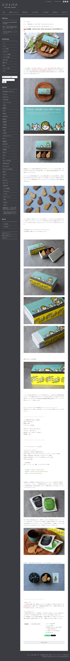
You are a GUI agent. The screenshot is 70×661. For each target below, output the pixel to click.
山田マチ (5, 152)
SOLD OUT (44, 642)
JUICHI (4, 105)
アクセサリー (5, 51)
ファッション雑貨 (6, 54)
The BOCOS (5, 99)
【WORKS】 (5, 185)
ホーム (25, 21)
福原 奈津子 (5, 144)
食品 (28, 21)
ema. (4, 157)
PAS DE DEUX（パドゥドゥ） (47, 168)
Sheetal (4, 174)
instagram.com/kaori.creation (37, 469)
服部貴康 (5, 141)
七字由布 (5, 133)
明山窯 (4, 171)
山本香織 (45, 220)
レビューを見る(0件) (50, 623)
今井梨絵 (5, 124)
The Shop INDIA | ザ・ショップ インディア (10, 32)
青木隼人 (5, 113)
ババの (45, 12)
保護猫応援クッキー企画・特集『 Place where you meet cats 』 (41, 24)
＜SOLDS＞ (5, 202)
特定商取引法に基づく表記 (46, 654)
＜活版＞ (5, 199)
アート (4, 43)
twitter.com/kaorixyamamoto (35, 473)
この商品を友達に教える (51, 628)
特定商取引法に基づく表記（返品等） (54, 627)
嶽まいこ (5, 138)
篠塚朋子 (5, 108)
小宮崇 (4, 130)
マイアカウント (57, 1)
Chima (4, 110)
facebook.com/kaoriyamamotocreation (39, 471)
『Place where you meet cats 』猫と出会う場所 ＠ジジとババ (40, 26)
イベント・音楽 (6, 68)
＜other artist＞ (6, 191)
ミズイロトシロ (6, 146)
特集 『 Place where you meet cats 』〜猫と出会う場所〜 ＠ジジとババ (10, 28)
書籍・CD (5, 62)
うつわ (4, 46)
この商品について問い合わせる (53, 630)
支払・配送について (36, 654)
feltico (4, 155)
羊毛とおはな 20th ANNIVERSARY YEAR (10, 23)
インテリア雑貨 (6, 57)
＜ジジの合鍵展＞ (6, 188)
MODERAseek (6, 163)
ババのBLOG (5, 226)
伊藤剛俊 (5, 121)
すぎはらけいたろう (7, 135)
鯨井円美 (5, 127)
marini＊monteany (7, 160)
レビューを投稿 (49, 625)
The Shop (5, 94)
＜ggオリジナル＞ (7, 196)
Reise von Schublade (8, 169)
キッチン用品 (5, 48)
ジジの (34, 12)
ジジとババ (13, 12)
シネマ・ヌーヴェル (7, 102)
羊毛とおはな (5, 97)
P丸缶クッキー (51, 562)
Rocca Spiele (6, 166)
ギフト (4, 71)
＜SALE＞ (5, 205)
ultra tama (5, 180)
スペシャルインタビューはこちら (50, 407)
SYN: (4, 177)
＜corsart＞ (5, 193)
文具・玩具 (5, 59)
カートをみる (48, 1)
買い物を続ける (49, 632)
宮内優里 (5, 149)
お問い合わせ (66, 654)
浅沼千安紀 (5, 116)
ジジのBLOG (5, 224)
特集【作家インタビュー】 (8, 91)
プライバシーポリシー (57, 654)
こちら (27, 73)
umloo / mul (5, 182)
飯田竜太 (5, 119)
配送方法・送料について (6, 235)
